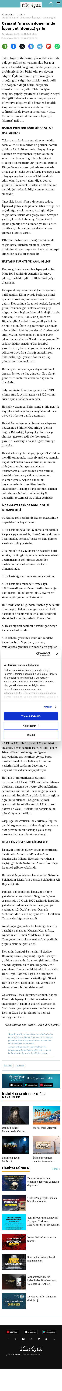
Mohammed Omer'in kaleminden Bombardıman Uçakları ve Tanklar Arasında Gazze (43, 1302)
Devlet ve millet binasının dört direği (42, 1320)
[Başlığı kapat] (57, 654)
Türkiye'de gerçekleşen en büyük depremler (42, 1222)
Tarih (20, 14)
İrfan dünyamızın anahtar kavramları (44, 1181)
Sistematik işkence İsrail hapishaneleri (41, 1281)
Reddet (31, 735)
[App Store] (16, 1107)
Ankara (35, 317)
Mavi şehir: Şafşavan (44, 1150)
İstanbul (20, 201)
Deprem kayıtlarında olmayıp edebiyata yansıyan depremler (43, 1204)
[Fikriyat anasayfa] (17, 1100)
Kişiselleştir (29, 725)
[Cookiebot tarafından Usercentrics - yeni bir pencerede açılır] (37, 654)
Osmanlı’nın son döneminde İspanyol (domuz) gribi (30, 17)
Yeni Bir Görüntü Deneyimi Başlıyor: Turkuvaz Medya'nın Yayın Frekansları (43, 1243)
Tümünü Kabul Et (31, 716)
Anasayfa (7, 14)
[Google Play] (31, 1107)
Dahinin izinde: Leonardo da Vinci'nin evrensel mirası (14, 1151)
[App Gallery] (46, 1107)
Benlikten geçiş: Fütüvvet (11, 1181)
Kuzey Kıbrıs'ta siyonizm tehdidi (41, 1261)
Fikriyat (16, 1377)
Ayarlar (48, 706)
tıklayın (44, 1075)
